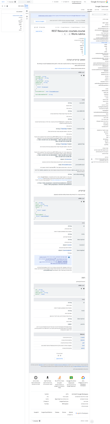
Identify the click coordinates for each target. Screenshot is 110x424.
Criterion (45, 87)
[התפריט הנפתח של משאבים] (52, 2)
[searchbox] (100, 14)
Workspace (101, 2)
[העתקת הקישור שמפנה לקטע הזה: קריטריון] (77, 191)
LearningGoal (44, 216)
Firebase (57, 412)
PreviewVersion (54, 91)
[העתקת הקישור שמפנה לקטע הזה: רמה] (79, 278)
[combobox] (25, 1)
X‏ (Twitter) (46, 401)
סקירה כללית (105, 9)
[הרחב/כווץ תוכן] (79, 38)
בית (85, 1)
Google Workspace (75, 27)
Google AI (36, 412)
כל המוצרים (66, 1)
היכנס (3, 1)
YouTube (46, 403)
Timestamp (64, 128)
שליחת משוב (39, 31)
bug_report (7, 6)
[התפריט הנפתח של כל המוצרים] (61, 2)
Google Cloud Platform (46, 412)
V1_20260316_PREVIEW (61, 262)
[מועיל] (37, 27)
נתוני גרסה (86, 401)
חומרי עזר (89, 9)
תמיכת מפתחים (84, 403)
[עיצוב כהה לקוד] (84, 75)
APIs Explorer (65, 403)
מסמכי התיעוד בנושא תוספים (44, 15)
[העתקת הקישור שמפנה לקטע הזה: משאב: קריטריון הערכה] (65, 60)
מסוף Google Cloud (64, 401)
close (2, 6)
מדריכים (97, 9)
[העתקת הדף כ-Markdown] (65, 34)
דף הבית (83, 27)
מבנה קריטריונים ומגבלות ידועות (62, 68)
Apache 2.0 (41, 364)
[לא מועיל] (35, 27)
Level (43, 210)
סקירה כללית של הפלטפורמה (81, 396)
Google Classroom (76, 1)
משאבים (56, 1)
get (83, 343)
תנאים (86, 420)
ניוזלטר (47, 399)
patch (82, 348)
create (82, 337)
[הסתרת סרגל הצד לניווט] (91, 421)
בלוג (48, 396)
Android (71, 412)
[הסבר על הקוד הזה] (81, 75)
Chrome (64, 412)
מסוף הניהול (65, 396)
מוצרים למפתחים (84, 399)
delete (82, 340)
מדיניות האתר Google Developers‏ (80, 366)
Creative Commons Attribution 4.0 (61, 364)
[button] (100, 25)
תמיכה (82, 9)
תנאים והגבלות (85, 406)
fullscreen (5, 6)
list (83, 345)
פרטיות (82, 420)
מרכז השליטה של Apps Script (61, 399)
